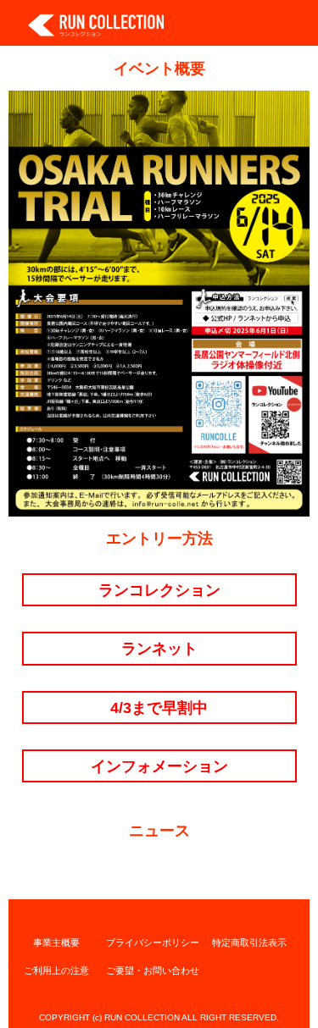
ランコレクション (159, 590)
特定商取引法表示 (249, 942)
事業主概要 (56, 942)
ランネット (159, 648)
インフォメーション (159, 766)
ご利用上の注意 (56, 970)
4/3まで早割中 (159, 707)
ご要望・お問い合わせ (152, 970)
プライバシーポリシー (152, 942)
